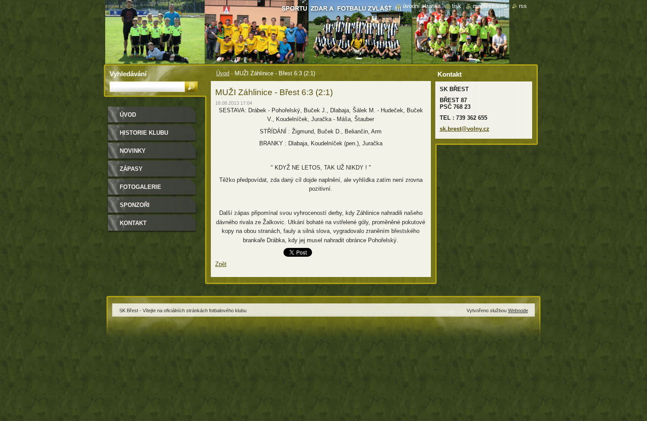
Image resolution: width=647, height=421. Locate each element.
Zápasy (131, 169)
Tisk (456, 6)
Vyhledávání (128, 74)
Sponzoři (135, 205)
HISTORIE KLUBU (144, 132)
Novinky (133, 151)
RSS (523, 6)
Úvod (222, 73)
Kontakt (133, 223)
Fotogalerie (140, 187)
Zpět (221, 264)
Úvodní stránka (422, 6)
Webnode (518, 310)
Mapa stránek (490, 6)
